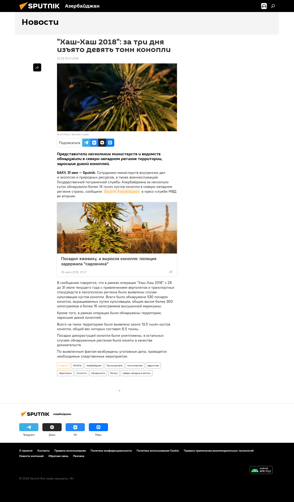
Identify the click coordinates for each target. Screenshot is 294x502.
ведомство (153, 365)
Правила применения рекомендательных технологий (219, 450)
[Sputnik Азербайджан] (41, 11)
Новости (63, 365)
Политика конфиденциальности (111, 450)
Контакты (43, 450)
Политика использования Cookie (158, 450)
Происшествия (114, 365)
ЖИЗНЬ (77, 365)
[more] (171, 272)
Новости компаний (31, 456)
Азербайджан (94, 365)
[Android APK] (261, 470)
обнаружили (98, 373)
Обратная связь (58, 456)
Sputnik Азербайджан (122, 191)
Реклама (78, 456)
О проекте (26, 450)
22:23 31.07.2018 (67, 58)
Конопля (81, 373)
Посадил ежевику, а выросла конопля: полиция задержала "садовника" (108, 261)
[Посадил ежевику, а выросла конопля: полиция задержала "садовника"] (117, 228)
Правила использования (70, 450)
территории (65, 373)
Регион (114, 373)
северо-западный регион (137, 373)
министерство (135, 365)
